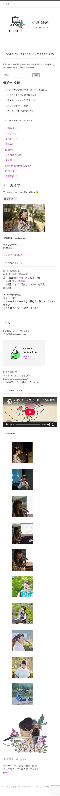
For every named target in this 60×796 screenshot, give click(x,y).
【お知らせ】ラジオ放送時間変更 (21, 95)
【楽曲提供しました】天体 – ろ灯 (20, 100)
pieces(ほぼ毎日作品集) (16, 165)
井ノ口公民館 (19, 281)
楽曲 (7, 144)
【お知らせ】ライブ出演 (16, 106)
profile (6, 772)
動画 (7, 149)
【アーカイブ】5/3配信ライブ (19, 111)
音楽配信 (9, 176)
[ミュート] (48, 424)
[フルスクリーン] (53, 424)
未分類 (8, 160)
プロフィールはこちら (14, 254)
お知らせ (9, 128)
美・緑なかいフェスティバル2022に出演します (27, 89)
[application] (30, 412)
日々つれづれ (12, 155)
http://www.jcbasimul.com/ (15, 378)
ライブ (8, 133)
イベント (9, 139)
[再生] (6, 424)
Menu (7, 4)
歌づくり (9, 171)
